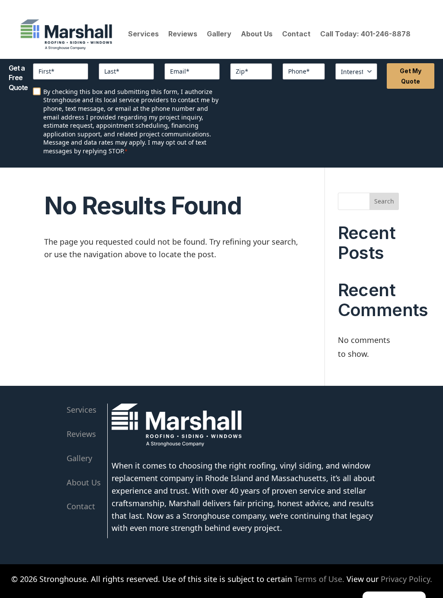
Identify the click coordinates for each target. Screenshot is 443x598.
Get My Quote (411, 76)
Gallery (219, 33)
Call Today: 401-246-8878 (365, 33)
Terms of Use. (319, 579)
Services (143, 33)
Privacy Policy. (406, 579)
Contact (296, 33)
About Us (257, 33)
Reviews (182, 33)
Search (384, 201)
